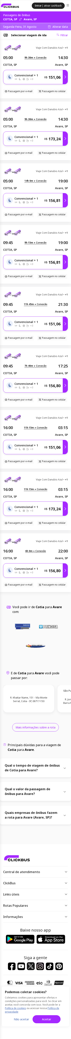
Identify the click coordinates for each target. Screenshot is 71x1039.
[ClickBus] (10, 6)
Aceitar (46, 1019)
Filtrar (64, 35)
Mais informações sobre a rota (35, 727)
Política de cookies (15, 1008)
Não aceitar (21, 1019)
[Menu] (68, 6)
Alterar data (60, 26)
